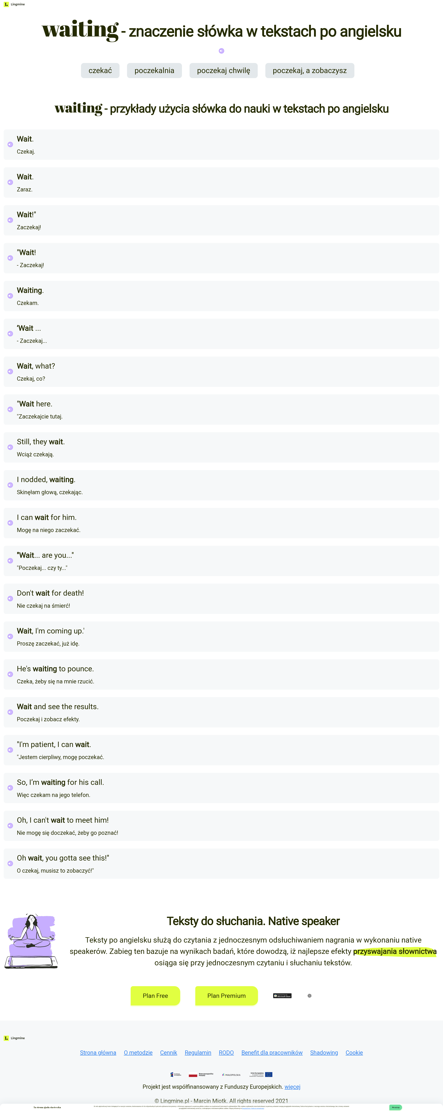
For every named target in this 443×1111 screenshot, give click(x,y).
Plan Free (155, 995)
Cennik (168, 1052)
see (54, 706)
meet (83, 820)
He (21, 668)
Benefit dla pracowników (272, 1052)
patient (42, 744)
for (55, 517)
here (43, 403)
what (43, 365)
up (78, 630)
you (51, 857)
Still (23, 441)
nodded (33, 479)
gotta (68, 857)
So (21, 782)
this (98, 857)
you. (61, 555)
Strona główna (98, 1052)
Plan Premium (226, 995)
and (40, 706)
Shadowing (324, 1052)
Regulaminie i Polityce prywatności (253, 1108)
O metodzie (138, 1052)
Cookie (354, 1052)
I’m (34, 782)
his (84, 782)
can (27, 517)
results (85, 706)
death (72, 593)
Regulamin (198, 1052)
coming (59, 630)
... (38, 328)
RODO (226, 1052)
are (47, 555)
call (96, 782)
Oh (21, 820)
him (68, 517)
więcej (292, 1086)
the (67, 706)
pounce (79, 668)
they (40, 441)
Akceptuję (396, 1107)
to (62, 668)
